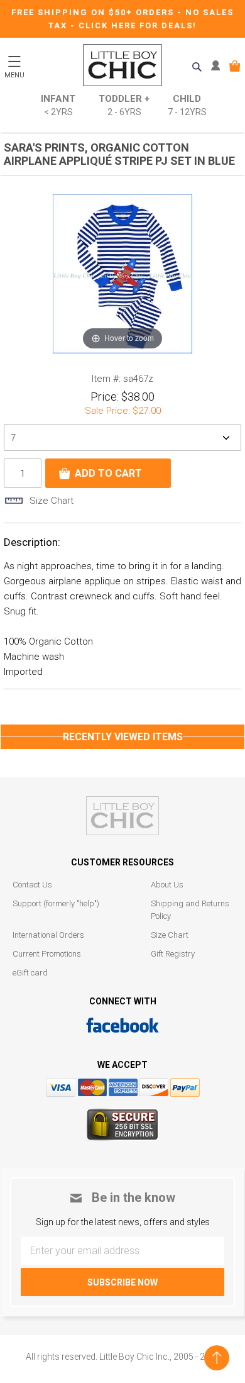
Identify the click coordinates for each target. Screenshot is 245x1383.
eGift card (30, 972)
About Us (167, 884)
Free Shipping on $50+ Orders (94, 12)
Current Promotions (47, 953)
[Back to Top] (216, 1357)
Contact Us (32, 884)
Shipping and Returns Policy (190, 910)
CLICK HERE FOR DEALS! (138, 25)
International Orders (48, 935)
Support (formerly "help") (56, 903)
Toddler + (124, 105)
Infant (58, 105)
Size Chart (169, 935)
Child (187, 105)
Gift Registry (173, 953)
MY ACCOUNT (218, 66)
